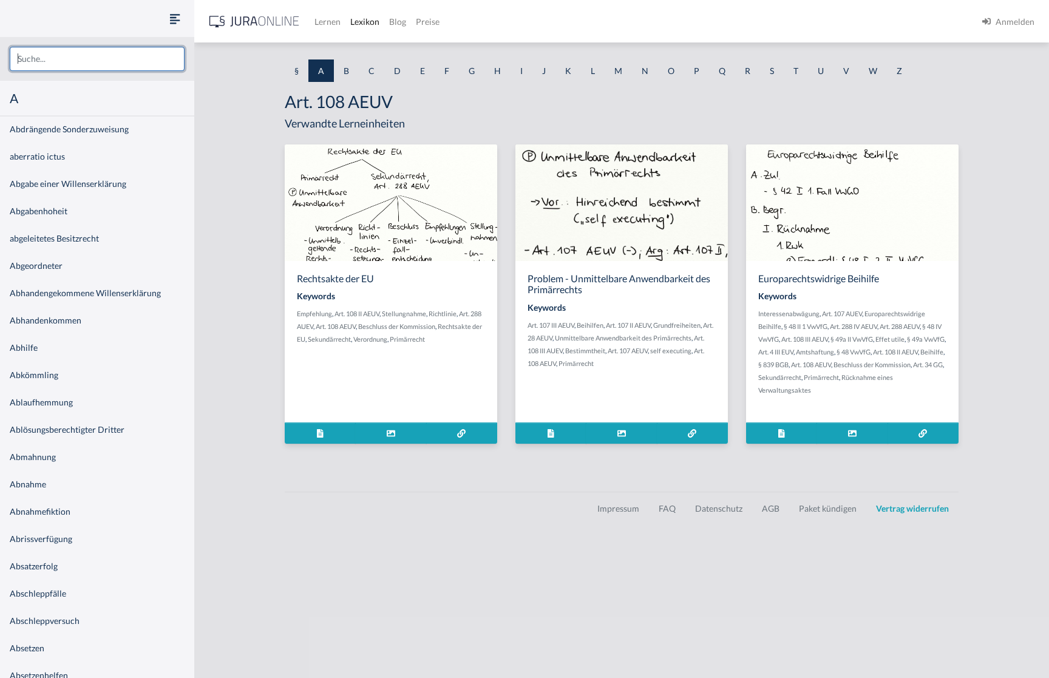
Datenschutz (718, 508)
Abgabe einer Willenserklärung (68, 183)
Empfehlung (314, 313)
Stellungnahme (404, 313)
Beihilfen (590, 325)
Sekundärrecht (329, 339)
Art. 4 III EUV (775, 352)
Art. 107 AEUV (628, 350)
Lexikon (364, 21)
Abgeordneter (36, 265)
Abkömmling (34, 375)
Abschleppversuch (45, 620)
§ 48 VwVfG (854, 352)
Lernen (327, 21)
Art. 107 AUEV (842, 313)
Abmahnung (33, 457)
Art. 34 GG (928, 364)
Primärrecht (407, 339)
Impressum (618, 508)
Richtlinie (443, 313)
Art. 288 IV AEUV (853, 326)
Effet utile (890, 339)
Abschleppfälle (38, 593)
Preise (428, 21)
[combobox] (97, 59)
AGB (770, 508)
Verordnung (370, 339)
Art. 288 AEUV (900, 326)
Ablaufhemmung (41, 402)
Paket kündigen (828, 508)
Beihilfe (931, 352)
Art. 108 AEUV (336, 326)
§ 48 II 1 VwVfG (805, 326)
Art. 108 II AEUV (356, 313)
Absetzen (27, 648)
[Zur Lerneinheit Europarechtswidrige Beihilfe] (923, 433)
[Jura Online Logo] (254, 21)
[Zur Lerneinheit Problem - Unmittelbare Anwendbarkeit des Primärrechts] (692, 433)
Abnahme (28, 484)
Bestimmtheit (585, 350)
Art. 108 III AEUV (804, 339)
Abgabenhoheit (38, 211)
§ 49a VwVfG (926, 339)
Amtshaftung (815, 352)
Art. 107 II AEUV (628, 325)
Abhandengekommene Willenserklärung (85, 293)
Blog (397, 21)
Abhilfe (24, 347)
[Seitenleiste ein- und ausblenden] (175, 18)
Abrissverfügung (41, 539)
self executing (670, 350)
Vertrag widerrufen (912, 508)
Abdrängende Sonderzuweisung (69, 129)
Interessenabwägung (789, 313)
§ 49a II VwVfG (851, 339)
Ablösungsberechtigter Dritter (67, 429)
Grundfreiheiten (677, 325)
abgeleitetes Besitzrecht (54, 238)
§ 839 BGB (773, 364)
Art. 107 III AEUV (551, 325)
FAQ (667, 508)
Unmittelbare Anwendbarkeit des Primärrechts (623, 338)
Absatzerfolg (34, 566)
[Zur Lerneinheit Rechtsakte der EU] (461, 433)
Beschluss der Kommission (396, 326)
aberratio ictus (37, 156)
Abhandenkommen (45, 320)
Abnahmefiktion (40, 511)
